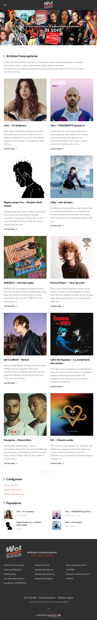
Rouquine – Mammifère (17, 440)
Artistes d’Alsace (11, 485)
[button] (5, 5)
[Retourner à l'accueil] (48, 5)
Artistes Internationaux (14, 494)
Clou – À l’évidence (15, 125)
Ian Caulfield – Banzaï (16, 359)
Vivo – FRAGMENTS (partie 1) (67, 125)
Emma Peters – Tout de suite (67, 282)
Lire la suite (9, 148)
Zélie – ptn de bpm (61, 202)
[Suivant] (54, 471)
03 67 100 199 (30, 597)
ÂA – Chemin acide (61, 440)
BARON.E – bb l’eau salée (19, 282)
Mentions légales (65, 597)
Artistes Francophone (13, 490)
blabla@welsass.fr (47, 597)
